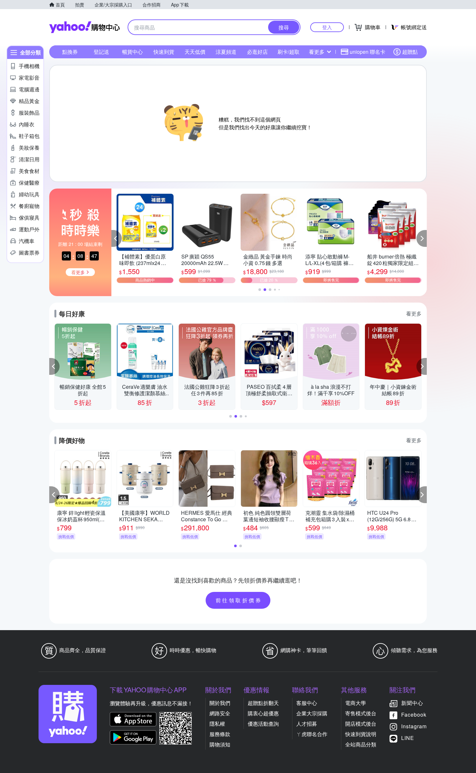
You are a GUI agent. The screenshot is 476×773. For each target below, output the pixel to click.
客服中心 (306, 703)
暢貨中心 (132, 51)
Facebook (413, 714)
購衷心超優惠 (263, 713)
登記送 (101, 51)
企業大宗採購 (311, 713)
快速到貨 (163, 51)
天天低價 (195, 51)
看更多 (316, 51)
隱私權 (217, 723)
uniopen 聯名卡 (367, 51)
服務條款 (220, 734)
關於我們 (220, 703)
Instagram (414, 726)
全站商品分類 (360, 744)
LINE (407, 738)
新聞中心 (412, 703)
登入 (327, 27)
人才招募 (306, 723)
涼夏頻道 (226, 51)
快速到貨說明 (360, 734)
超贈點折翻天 (263, 703)
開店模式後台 (360, 723)
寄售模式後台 (360, 713)
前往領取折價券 (239, 600)
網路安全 (220, 713)
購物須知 (220, 744)
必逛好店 (257, 51)
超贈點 (410, 51)
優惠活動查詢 (263, 723)
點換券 (70, 51)
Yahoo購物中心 (84, 27)
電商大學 (355, 703)
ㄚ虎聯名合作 (311, 734)
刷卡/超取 (289, 51)
